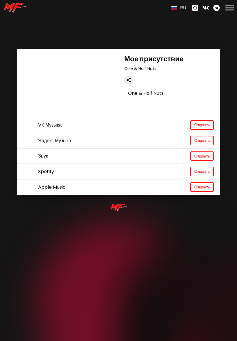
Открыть (202, 125)
